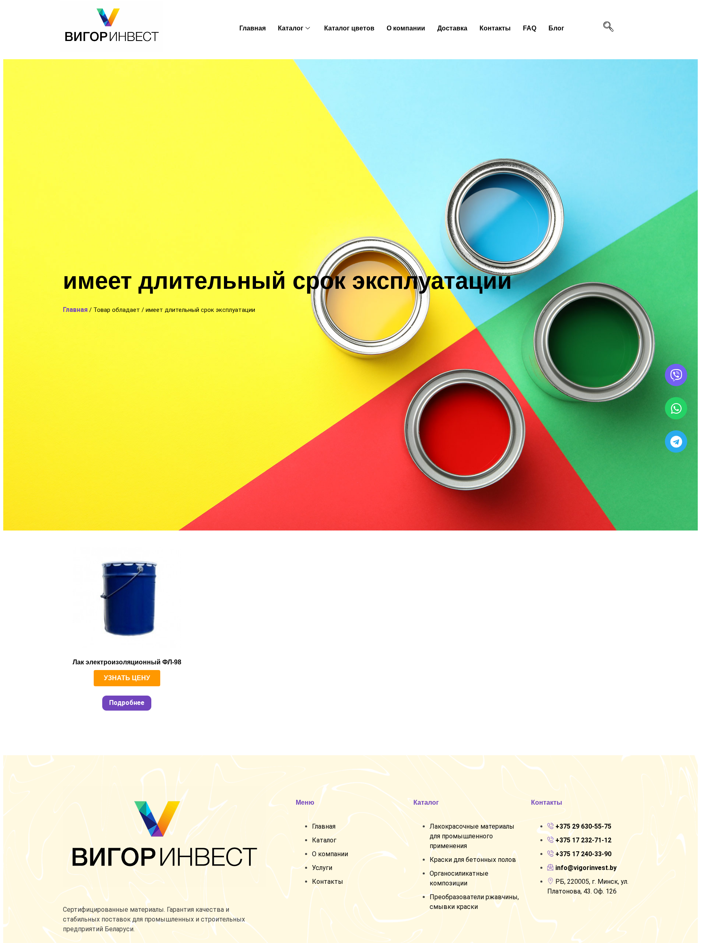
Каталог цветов (349, 28)
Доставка (452, 28)
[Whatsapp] (676, 408)
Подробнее (126, 703)
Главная (252, 28)
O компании (406, 28)
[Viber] (676, 375)
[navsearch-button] (608, 27)
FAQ (529, 28)
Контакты (495, 28)
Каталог (290, 28)
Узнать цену (127, 677)
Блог (556, 28)
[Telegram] (676, 441)
